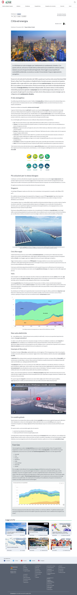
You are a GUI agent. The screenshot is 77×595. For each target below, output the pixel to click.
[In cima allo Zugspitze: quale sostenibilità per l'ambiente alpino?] (15, 529)
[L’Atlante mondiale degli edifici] (15, 544)
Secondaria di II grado (61, 15)
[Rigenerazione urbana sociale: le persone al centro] (61, 544)
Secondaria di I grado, (61, 14)
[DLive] (3, 2)
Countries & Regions (34, 469)
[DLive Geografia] (8, 3)
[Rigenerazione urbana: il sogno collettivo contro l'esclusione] (38, 544)
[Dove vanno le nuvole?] (38, 529)
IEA (42, 469)
